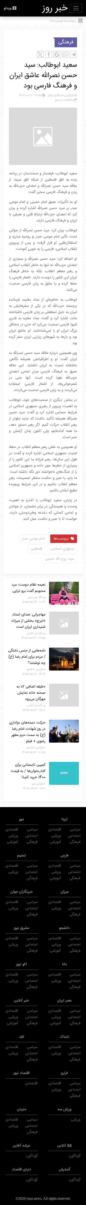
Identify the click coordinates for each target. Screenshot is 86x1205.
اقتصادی (54, 830)
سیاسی (75, 830)
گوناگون (74, 1156)
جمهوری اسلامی (62, 549)
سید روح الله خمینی (59, 559)
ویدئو (8, 8)
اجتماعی (74, 836)
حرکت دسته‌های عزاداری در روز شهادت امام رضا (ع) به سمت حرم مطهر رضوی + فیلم (27, 732)
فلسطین (36, 549)
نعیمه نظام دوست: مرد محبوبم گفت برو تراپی (28, 588)
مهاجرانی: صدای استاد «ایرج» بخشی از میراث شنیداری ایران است (28, 621)
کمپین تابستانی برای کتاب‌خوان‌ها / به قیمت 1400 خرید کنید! (28, 771)
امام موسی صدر (33, 539)
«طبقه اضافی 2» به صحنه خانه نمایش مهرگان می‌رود (31, 693)
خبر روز (55, 8)
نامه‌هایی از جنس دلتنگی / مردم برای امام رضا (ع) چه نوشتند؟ (26, 657)
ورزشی (56, 836)
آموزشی (55, 842)
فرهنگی (65, 42)
